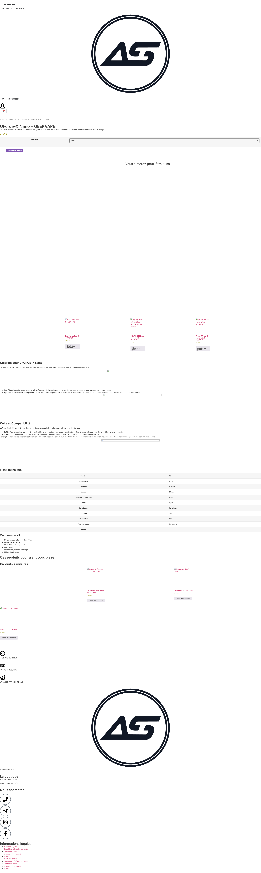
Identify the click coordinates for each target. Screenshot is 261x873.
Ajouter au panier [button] (136, 349)
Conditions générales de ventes (16, 849)
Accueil (2, 119)
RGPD (6, 856)
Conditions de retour (12, 851)
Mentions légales (10, 847)
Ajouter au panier (15, 151)
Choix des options (71, 347)
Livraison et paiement (12, 854)
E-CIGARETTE (11, 119)
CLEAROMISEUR (23, 119)
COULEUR (34, 140)
